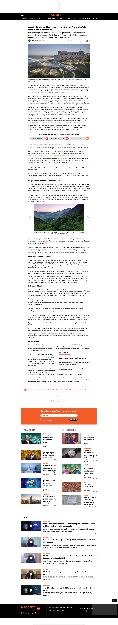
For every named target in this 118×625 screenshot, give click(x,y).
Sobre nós (51, 607)
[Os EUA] (31, 438)
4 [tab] (60, 235)
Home (29, 22)
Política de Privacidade (66, 607)
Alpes (49, 177)
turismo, (93, 393)
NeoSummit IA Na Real (84, 18)
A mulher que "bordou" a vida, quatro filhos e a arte (90, 486)
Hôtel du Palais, (89, 390)
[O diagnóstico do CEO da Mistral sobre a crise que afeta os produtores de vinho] (71, 438)
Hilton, (71, 390)
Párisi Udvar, (70, 393)
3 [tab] (58, 235)
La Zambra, (51, 393)
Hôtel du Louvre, (79, 390)
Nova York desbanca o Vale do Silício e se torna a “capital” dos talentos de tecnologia (49, 500)
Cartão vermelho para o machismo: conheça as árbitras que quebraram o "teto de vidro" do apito (89, 471)
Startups (60, 18)
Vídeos (95, 18)
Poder (39, 18)
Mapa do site (60, 610)
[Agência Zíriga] (87, 611)
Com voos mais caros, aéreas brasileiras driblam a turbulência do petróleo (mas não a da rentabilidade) (49, 469)
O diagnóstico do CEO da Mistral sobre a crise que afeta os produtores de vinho (90, 438)
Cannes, (35, 390)
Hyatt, (45, 393)
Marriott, (58, 393)
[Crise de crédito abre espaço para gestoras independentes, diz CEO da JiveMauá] (31, 542)
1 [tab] (54, 235)
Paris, (63, 393)
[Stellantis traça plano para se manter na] (31, 574)
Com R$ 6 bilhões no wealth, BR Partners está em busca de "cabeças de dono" (69, 589)
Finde (74, 18)
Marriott (36, 159)
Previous (30, 216)
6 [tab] (64, 235)
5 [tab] (62, 235)
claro (31, 290)
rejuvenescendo (49, 242)
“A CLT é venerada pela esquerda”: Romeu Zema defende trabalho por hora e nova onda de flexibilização (70, 557)
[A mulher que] (71, 487)
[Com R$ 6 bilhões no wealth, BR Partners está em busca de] (31, 590)
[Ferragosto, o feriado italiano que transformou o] (71, 500)
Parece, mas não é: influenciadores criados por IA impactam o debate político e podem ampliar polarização (69, 525)
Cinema (43, 292)
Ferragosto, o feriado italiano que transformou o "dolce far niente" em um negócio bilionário (90, 501)
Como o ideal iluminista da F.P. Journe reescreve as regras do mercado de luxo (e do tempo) (90, 454)
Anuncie (57, 607)
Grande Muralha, (63, 390)
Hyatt (71, 166)
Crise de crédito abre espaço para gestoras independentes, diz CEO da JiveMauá (69, 541)
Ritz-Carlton (61, 159)
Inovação (68, 18)
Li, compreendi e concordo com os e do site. (54, 420)
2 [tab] (56, 235)
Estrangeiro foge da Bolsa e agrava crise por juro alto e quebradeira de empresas (49, 483)
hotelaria (67, 122)
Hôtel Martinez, (26, 393)
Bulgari (39, 160)
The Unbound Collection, (82, 393)
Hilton (84, 153)
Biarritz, (30, 390)
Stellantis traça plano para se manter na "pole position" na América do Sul (69, 573)
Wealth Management (49, 18)
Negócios (24, 18)
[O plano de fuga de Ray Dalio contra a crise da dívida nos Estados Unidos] (31, 455)
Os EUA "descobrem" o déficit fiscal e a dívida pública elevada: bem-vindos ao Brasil (49, 439)
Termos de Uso (60, 419)
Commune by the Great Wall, (48, 390)
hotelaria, (59, 166)
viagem (59, 396)
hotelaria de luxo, (37, 393)
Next (88, 216)
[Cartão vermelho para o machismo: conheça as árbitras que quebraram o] (71, 469)
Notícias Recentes (28, 430)
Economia (32, 18)
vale (41, 280)
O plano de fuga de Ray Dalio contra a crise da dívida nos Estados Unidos (48, 454)
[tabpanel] (59, 219)
